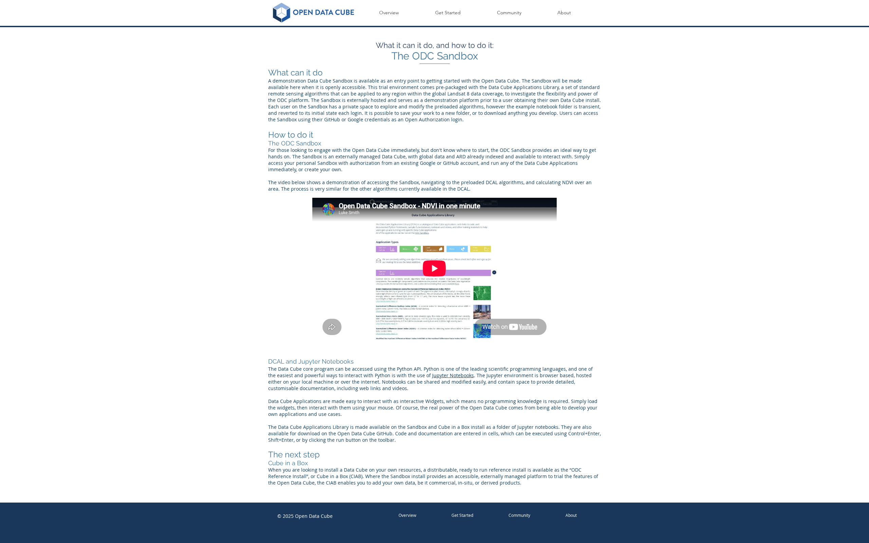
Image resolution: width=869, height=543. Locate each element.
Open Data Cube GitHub (364, 433)
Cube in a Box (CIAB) (340, 476)
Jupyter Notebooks (453, 375)
